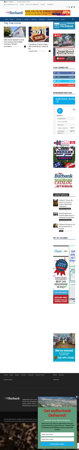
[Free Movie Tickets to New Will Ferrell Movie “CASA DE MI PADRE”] (39, 34)
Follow (71, 77)
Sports (26, 19)
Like (73, 73)
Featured (41, 19)
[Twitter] (72, 7)
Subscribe (71, 85)
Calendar (42, 4)
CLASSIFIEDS (50, 4)
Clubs (62, 19)
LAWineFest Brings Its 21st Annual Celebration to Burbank (67, 226)
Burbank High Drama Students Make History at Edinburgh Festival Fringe (66, 215)
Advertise (56, 373)
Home (6, 19)
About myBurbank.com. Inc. (11, 4)
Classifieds (20, 24)
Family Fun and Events (65, 208)
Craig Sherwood (33, 51)
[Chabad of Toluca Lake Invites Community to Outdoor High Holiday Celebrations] (55, 203)
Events (30, 41)
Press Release (8, 46)
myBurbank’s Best (52, 19)
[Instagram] (69, 7)
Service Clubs (8, 373)
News (11, 19)
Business (6, 36)
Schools (33, 19)
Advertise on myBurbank (32, 4)
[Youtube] (74, 7)
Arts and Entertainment (65, 219)
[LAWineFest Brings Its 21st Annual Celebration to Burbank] (55, 225)
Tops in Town (39, 368)
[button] (73, 19)
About (55, 368)
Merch (14, 24)
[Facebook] (67, 7)
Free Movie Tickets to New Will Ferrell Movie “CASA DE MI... (38, 46)
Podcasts (7, 24)
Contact (22, 4)
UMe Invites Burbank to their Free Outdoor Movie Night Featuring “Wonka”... (14, 42)
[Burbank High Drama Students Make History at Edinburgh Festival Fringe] (55, 214)
